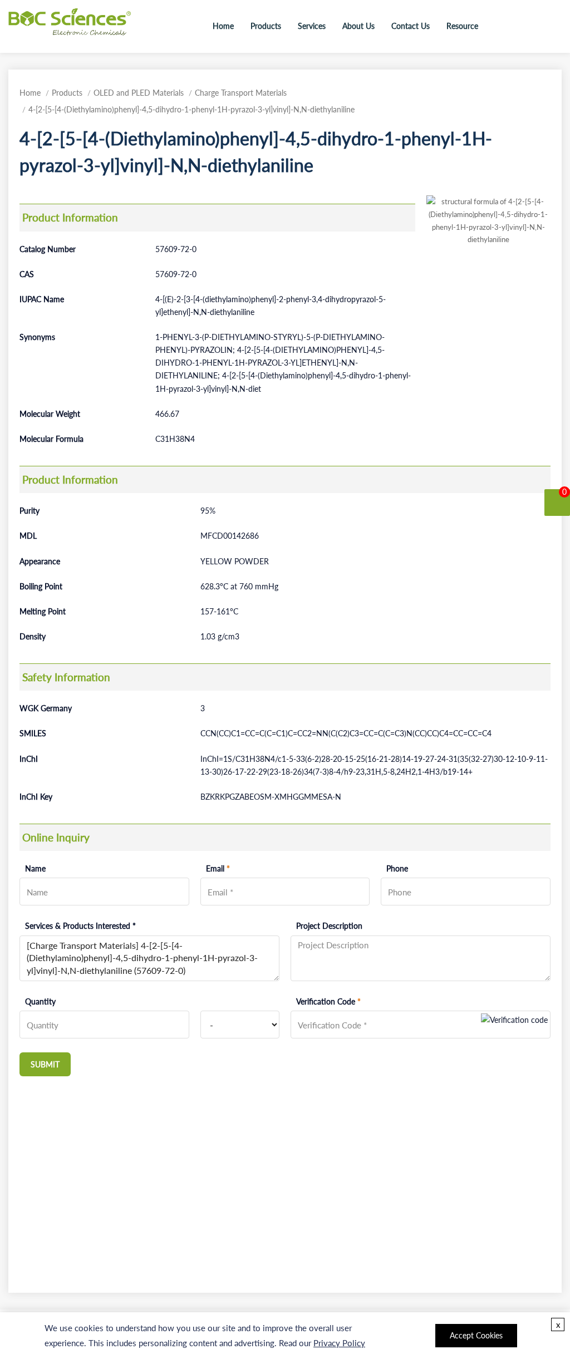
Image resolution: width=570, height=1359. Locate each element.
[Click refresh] (514, 1024)
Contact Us (410, 26)
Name (35, 868)
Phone (397, 868)
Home (223, 26)
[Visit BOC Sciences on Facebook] (520, 25)
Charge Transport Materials (241, 92)
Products (265, 26)
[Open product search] (498, 26)
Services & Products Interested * (80, 925)
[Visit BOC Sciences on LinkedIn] (551, 25)
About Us (358, 26)
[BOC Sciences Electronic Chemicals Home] (69, 25)
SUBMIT (45, 1064)
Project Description (329, 925)
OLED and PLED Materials (139, 92)
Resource (462, 26)
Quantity (40, 1001)
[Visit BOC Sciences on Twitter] (536, 25)
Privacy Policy (339, 1343)
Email (218, 868)
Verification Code (328, 1001)
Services (312, 26)
